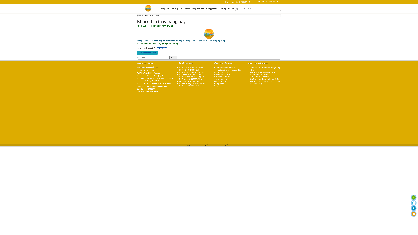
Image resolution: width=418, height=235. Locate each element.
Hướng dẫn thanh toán (222, 77)
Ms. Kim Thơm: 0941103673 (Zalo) (191, 72)
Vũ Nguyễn (229, 145)
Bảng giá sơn (211, 9)
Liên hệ (223, 9)
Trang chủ (164, 9)
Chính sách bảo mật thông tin (224, 68)
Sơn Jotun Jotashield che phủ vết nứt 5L (264, 79)
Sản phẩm (185, 9)
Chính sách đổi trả (221, 72)
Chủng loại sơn (219, 84)
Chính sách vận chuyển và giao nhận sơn (229, 70)
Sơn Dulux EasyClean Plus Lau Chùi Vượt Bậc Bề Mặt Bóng (265, 82)
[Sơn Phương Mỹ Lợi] (148, 8)
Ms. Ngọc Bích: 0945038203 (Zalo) (191, 77)
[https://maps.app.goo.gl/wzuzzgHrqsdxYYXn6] (413, 208)
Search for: (141, 58)
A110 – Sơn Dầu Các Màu (259, 77)
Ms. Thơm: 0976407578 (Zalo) (190, 74)
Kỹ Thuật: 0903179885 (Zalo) (189, 81)
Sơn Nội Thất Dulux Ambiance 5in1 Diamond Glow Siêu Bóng (262, 73)
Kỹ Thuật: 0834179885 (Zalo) (189, 70)
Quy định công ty (220, 81)
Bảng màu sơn (198, 9)
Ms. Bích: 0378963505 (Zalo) (189, 86)
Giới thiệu (175, 9)
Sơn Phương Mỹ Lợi (232, 2)
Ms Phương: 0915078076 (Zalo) (190, 79)
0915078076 (245, 2)
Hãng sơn (218, 86)
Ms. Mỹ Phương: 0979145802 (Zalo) (192, 84)
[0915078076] (413, 198)
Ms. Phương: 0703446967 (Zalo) (191, 68)
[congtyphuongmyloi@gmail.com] (413, 214)
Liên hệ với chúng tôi (147, 53)
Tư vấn (231, 9)
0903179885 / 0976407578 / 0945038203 (266, 2)
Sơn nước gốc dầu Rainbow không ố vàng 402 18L (265, 69)
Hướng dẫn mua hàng (222, 74)
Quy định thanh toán (221, 79)
